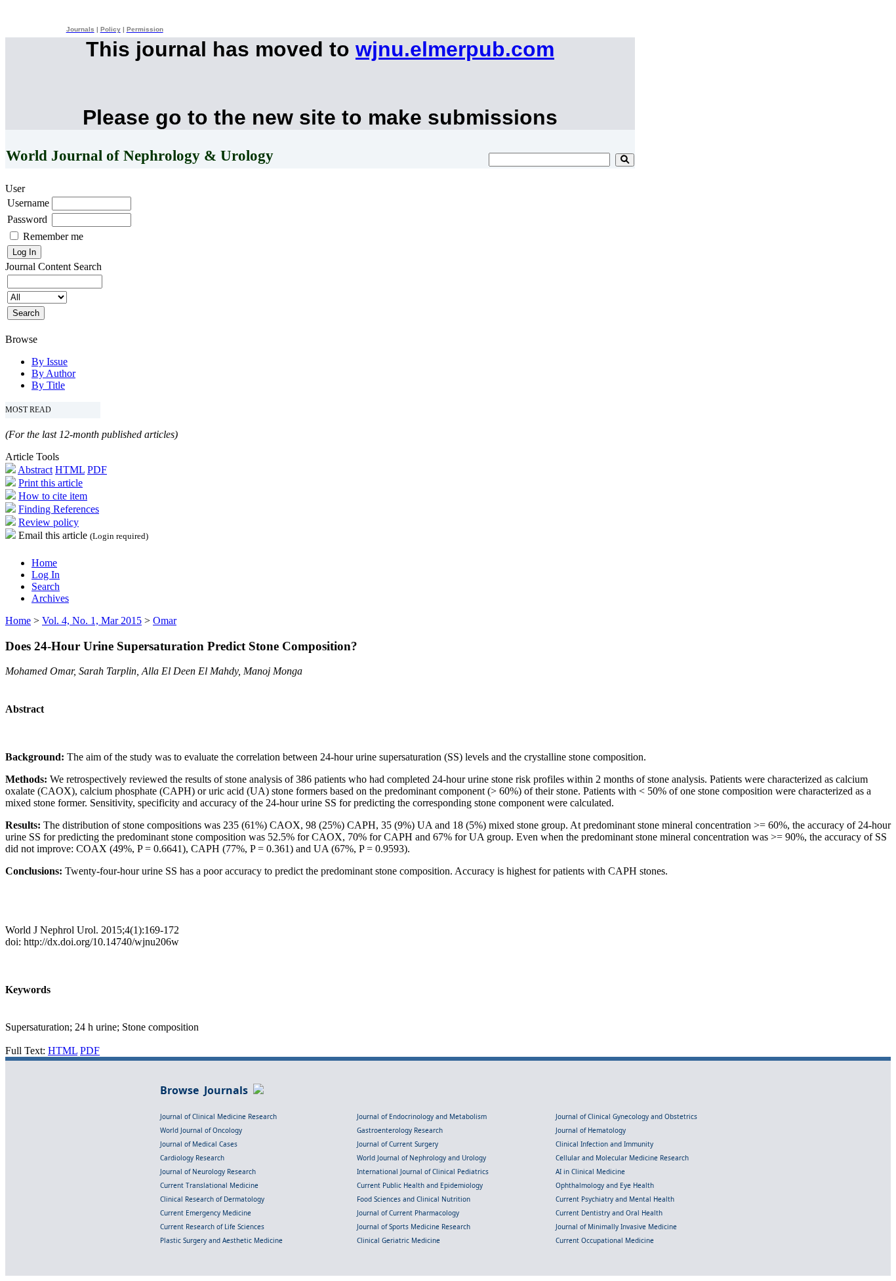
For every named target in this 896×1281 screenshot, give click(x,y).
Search (45, 586)
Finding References (58, 509)
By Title (48, 385)
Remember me (53, 236)
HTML (70, 469)
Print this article (50, 482)
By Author (53, 373)
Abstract (35, 469)
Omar (164, 620)
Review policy (48, 522)
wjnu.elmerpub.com (455, 49)
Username (28, 202)
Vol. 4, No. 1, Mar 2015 (92, 620)
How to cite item (52, 496)
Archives (50, 598)
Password (27, 219)
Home (44, 562)
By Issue (49, 361)
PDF (97, 469)
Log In (45, 574)
